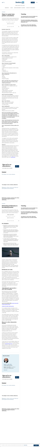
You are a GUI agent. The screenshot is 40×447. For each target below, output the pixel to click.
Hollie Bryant (13, 157)
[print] (18, 26)
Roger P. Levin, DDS (10, 214)
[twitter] (10, 26)
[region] (20, 445)
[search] (4, 2)
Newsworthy (7, 7)
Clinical (11, 7)
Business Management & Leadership (19, 7)
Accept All (36, 445)
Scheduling (3, 203)
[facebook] (7, 26)
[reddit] (11, 26)
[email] (13, 26)
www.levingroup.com (8, 343)
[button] (2, 2)
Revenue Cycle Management (30, 7)
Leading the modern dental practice (8, 306)
